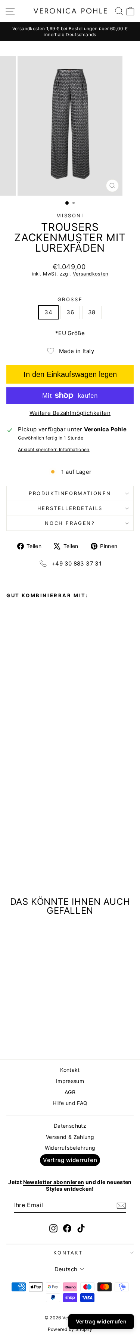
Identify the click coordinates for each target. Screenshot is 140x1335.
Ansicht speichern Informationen (54, 449)
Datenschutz (70, 1126)
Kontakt (70, 1070)
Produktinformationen (70, 493)
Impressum (70, 1081)
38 (92, 312)
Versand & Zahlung (70, 1137)
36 (70, 312)
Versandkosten (90, 274)
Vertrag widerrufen (70, 1160)
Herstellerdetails (70, 508)
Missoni (69, 215)
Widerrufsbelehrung (70, 1147)
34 (48, 312)
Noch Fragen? (70, 523)
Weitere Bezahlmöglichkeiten (70, 412)
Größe (70, 299)
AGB (70, 1092)
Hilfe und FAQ (70, 1103)
